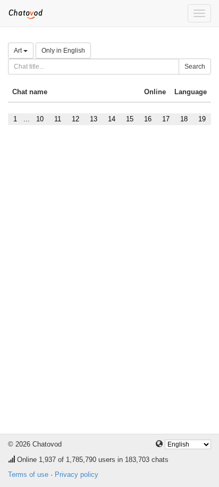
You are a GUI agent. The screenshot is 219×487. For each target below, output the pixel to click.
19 (202, 119)
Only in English (63, 50)
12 (75, 119)
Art (18, 50)
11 (57, 119)
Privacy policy (76, 474)
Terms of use (28, 474)
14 (111, 119)
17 (166, 119)
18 (184, 119)
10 (40, 119)
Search (194, 66)
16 (147, 119)
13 (93, 119)
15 (129, 119)
